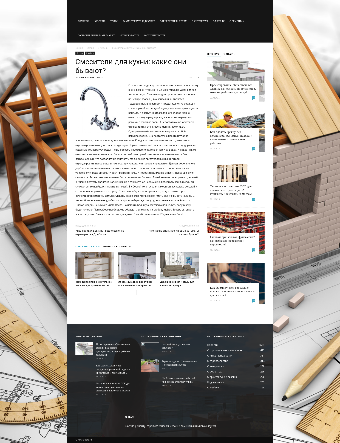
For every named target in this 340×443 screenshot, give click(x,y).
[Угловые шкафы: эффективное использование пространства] (137, 265)
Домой (79, 47)
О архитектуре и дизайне (139, 21)
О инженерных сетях (173, 21)
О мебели (219, 21)
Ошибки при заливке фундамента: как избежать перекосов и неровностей (232, 240)
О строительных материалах (96, 35)
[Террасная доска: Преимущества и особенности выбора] (150, 365)
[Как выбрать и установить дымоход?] (150, 348)
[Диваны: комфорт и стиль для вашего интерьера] (179, 265)
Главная (83, 21)
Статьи (114, 21)
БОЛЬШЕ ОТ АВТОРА (117, 246)
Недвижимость (129, 35)
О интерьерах (200, 21)
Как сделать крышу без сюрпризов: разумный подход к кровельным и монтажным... (113, 369)
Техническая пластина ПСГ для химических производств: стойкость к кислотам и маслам (231, 189)
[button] (260, 21)
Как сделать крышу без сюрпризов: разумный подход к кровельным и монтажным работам (231, 137)
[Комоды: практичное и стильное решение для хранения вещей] (94, 265)
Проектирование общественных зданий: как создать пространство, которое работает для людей (233, 88)
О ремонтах (237, 21)
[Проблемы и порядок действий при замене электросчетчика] (150, 382)
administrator (86, 77)
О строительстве (155, 35)
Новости (99, 21)
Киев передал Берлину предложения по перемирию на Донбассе (99, 232)
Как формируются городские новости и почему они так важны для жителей (232, 291)
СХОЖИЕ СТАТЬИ (87, 246)
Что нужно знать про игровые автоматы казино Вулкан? (174, 232)
